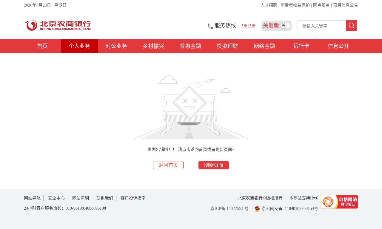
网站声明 (80, 198)
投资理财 (227, 46)
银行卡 (301, 46)
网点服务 (322, 5)
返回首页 (168, 165)
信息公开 (338, 46)
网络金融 (264, 46)
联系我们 (104, 198)
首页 (42, 46)
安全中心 (56, 198)
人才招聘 (269, 5)
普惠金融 (190, 46)
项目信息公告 (345, 5)
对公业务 (116, 46)
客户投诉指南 (133, 198)
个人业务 (79, 46)
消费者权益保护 (296, 5)
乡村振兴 (153, 46)
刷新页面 (213, 165)
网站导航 (32, 198)
